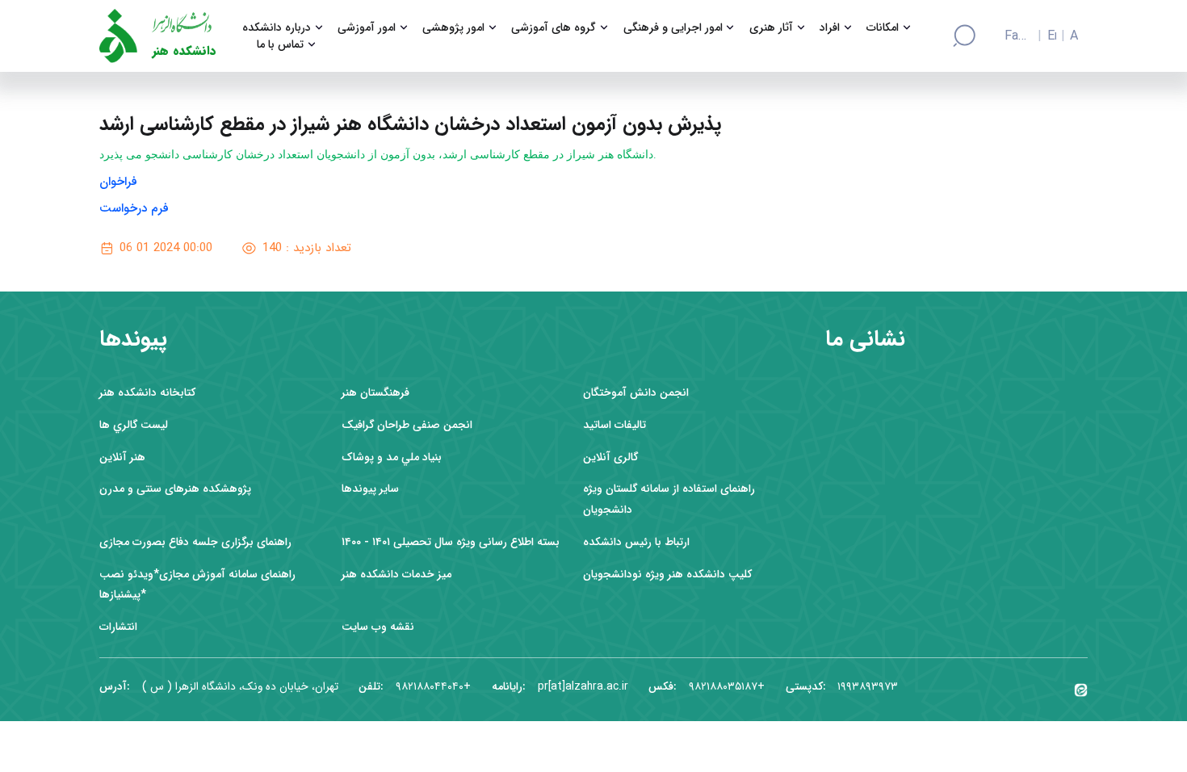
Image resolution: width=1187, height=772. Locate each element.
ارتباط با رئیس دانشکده (636, 542)
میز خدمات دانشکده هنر (396, 574)
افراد (830, 27)
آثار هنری (771, 27)
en (1051, 36)
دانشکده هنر (184, 51)
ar (1074, 36)
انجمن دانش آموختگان (636, 392)
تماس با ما (280, 44)
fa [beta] (1011, 36)
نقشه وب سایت (378, 627)
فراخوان (118, 181)
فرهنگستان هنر (375, 392)
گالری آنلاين (610, 457)
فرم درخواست (136, 208)
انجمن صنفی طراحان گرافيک (407, 425)
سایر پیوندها (370, 488)
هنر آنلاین (122, 457)
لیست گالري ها (133, 425)
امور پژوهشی (453, 27)
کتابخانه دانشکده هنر (147, 392)
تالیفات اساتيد (614, 425)
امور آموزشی (367, 27)
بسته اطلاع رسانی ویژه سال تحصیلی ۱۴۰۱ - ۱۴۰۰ (451, 542)
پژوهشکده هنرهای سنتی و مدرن (175, 488)
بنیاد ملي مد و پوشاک (392, 457)
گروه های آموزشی (553, 27)
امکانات (882, 27)
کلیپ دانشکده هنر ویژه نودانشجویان (667, 574)
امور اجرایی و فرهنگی (673, 27)
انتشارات (118, 627)
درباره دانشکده (276, 27)
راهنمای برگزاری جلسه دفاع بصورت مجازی (195, 542)
